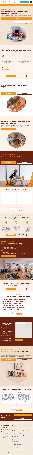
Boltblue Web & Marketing (16, 452)
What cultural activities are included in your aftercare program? (13, 301)
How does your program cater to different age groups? (12, 309)
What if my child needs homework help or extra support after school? (14, 307)
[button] (31, 2)
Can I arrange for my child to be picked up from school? (12, 303)
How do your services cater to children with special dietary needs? (13, 305)
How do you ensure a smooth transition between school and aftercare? (14, 299)
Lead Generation (23, 452)
